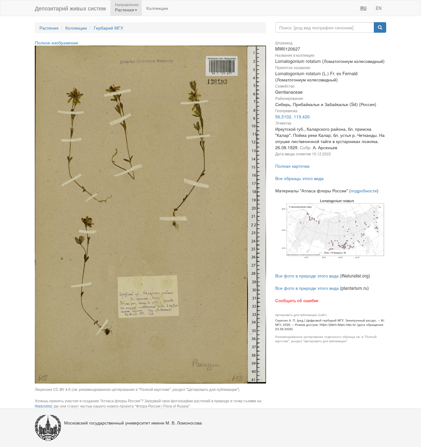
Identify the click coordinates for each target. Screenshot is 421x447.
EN (379, 8)
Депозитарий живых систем (70, 8)
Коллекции (157, 8)
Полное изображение (56, 42)
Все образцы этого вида (299, 178)
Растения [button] (124, 9)
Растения (49, 28)
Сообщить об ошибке (296, 300)
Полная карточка (292, 166)
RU (363, 8)
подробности (364, 190)
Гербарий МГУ (108, 28)
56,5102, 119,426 (292, 116)
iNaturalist (43, 405)
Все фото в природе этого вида (307, 276)
